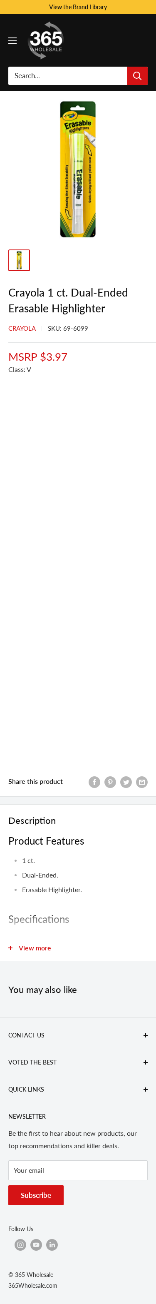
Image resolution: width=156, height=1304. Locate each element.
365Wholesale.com (32, 1285)
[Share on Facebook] (94, 781)
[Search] (137, 76)
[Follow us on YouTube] (36, 1245)
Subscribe (36, 1195)
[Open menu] (12, 40)
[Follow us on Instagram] (20, 1245)
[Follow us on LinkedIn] (52, 1245)
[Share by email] (142, 781)
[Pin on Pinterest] (110, 781)
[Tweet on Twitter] (126, 781)
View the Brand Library (78, 6)
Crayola (22, 328)
